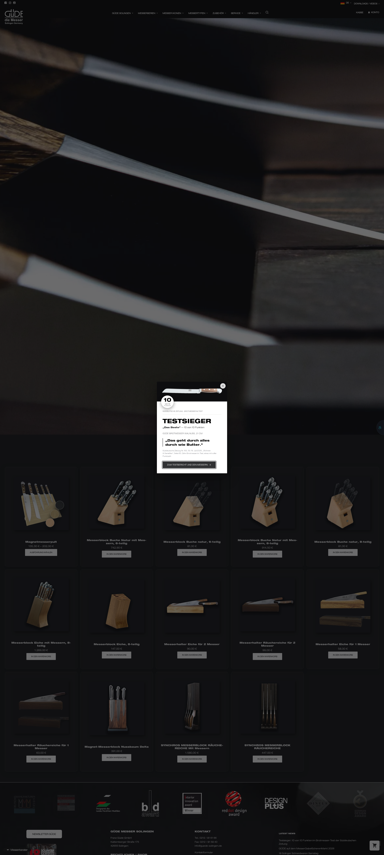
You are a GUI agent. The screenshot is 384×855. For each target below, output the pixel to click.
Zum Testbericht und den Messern (187, 465)
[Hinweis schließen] (223, 386)
